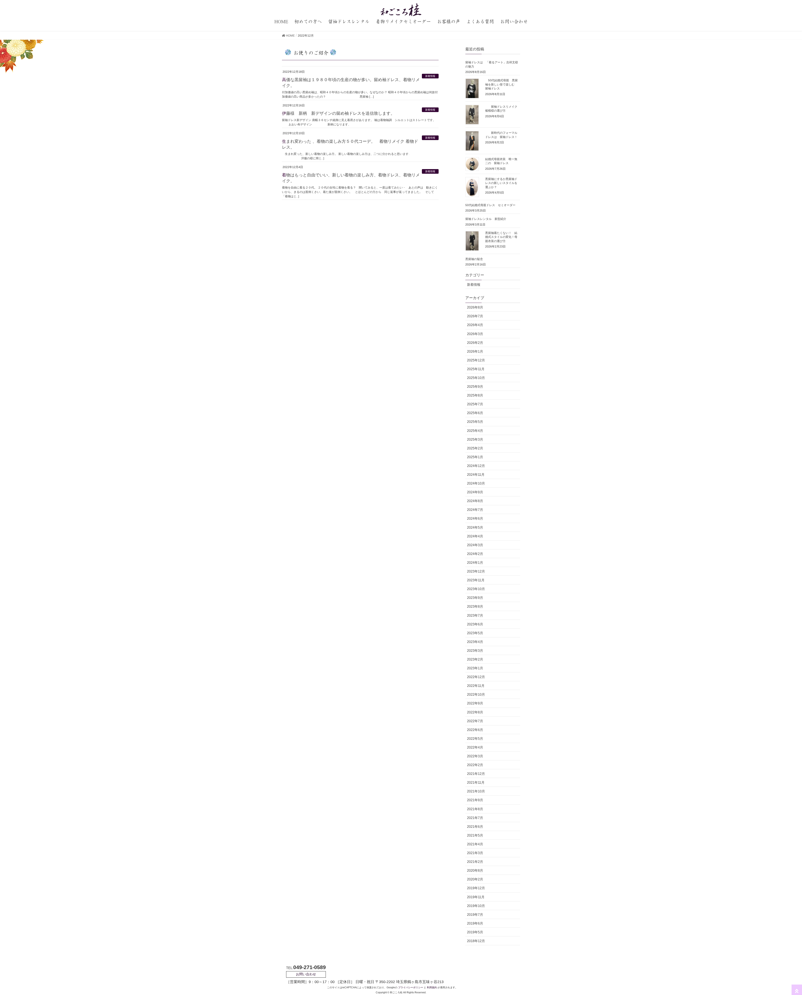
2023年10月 (476, 589)
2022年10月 (476, 694)
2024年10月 (476, 483)
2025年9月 (475, 386)
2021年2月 (475, 862)
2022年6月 (475, 730)
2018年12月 (476, 941)
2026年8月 (475, 307)
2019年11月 (476, 897)
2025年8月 (475, 395)
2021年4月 (475, 844)
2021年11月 (476, 782)
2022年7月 (475, 721)
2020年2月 (475, 879)
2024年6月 (475, 518)
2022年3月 (475, 756)
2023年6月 (475, 624)
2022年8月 (475, 712)
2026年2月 (475, 342)
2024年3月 (475, 545)
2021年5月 (475, 835)
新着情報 (430, 76)
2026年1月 (475, 351)
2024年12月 (476, 466)
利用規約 (432, 987)
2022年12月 (476, 677)
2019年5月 (475, 932)
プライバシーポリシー (410, 987)
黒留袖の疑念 (474, 259)
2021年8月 (475, 809)
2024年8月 (475, 501)
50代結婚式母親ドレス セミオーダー (490, 205)
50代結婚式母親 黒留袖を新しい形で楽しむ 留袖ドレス (501, 84)
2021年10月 (476, 791)
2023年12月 (476, 571)
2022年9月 (475, 703)
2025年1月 (475, 457)
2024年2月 (475, 554)
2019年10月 (476, 906)
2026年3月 (475, 334)
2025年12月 (476, 360)
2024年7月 (475, 510)
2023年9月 (475, 598)
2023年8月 (475, 606)
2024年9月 (475, 492)
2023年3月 (475, 650)
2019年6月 (475, 923)
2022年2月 (475, 765)
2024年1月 (475, 562)
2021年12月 (476, 774)
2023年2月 (475, 659)
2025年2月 (475, 448)
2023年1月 (475, 668)
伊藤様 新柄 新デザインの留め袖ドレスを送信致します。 (338, 113)
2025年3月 (475, 439)
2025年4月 (475, 430)
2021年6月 (475, 826)
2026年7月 (475, 316)
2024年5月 (475, 527)
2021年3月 (475, 853)
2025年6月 (475, 413)
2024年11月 (476, 474)
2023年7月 (475, 615)
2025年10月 (476, 378)
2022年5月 (475, 738)
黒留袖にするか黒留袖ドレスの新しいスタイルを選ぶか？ (501, 183)
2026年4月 (475, 325)
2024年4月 (475, 536)
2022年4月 (475, 747)
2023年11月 (476, 580)
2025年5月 (475, 422)
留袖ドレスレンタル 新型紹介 (485, 219)
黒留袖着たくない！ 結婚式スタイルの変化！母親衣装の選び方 (501, 237)
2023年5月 (475, 633)
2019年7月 (475, 914)
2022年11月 (476, 686)
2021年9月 (475, 800)
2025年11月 (476, 369)
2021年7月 (475, 818)
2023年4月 (475, 642)
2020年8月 (475, 870)
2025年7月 (475, 404)
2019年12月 (476, 888)
